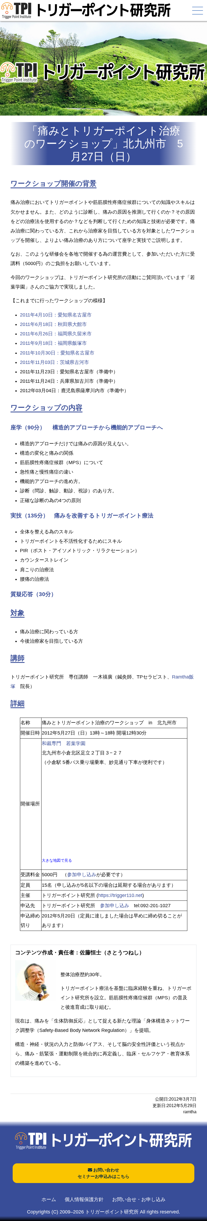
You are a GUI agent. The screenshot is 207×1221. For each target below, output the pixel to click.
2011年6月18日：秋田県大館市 (53, 324)
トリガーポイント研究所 (112, 1212)
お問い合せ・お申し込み (138, 1199)
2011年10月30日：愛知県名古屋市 (57, 353)
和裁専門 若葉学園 (63, 743)
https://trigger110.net (120, 895)
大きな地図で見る (57, 860)
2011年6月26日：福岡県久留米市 (56, 333)
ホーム (49, 1199)
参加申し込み (81, 874)
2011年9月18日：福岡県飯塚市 (53, 343)
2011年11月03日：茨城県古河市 (54, 362)
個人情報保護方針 (84, 1199)
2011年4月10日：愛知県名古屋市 (56, 315)
